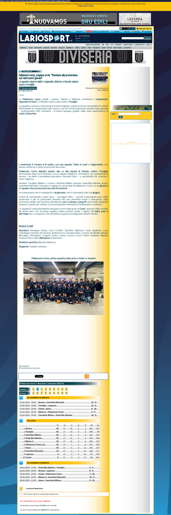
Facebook (116, 31)
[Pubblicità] (74, 32)
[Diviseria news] (85, 63)
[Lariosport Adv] (131, 163)
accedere (43, 505)
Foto (112, 45)
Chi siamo (25, 31)
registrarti (44, 510)
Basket (83, 48)
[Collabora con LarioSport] (53, 32)
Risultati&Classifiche (93, 45)
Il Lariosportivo (139, 45)
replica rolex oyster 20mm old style (12, 1)
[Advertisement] (63, 139)
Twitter (126, 31)
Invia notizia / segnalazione (100, 31)
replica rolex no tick (63, 1)
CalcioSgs (54, 48)
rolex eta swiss (31, 1)
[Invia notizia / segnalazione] (88, 32)
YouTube (136, 31)
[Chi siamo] (20, 32)
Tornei (77, 48)
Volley (90, 48)
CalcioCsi (62, 48)
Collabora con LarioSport (63, 31)
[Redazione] (31, 32)
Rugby (104, 48)
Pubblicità (79, 31)
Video (107, 45)
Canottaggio (117, 48)
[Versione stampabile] (87, 378)
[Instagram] (143, 32)
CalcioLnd (46, 48)
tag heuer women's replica (46, 1)
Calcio (31, 48)
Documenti (118, 45)
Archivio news (128, 45)
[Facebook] (112, 32)
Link (103, 45)
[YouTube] (133, 32)
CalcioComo (38, 48)
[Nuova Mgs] (68, 24)
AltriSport (127, 48)
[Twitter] (123, 32)
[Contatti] (42, 32)
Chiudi (91, 6)
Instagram (147, 31)
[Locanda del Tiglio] (135, 24)
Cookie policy (83, 6)
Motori (109, 48)
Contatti (47, 31)
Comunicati (69, 48)
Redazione (36, 31)
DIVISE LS (149, 45)
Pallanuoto (96, 48)
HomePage (23, 48)
